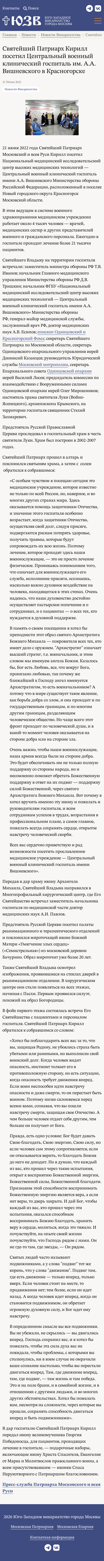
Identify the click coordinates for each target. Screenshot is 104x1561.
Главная (9, 35)
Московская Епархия (75, 1527)
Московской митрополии (43, 365)
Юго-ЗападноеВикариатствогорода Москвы (58, 21)
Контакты (11, 8)
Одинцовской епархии (69, 371)
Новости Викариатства (61, 35)
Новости (29, 35)
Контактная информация (52, 1537)
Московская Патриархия (32, 1527)
